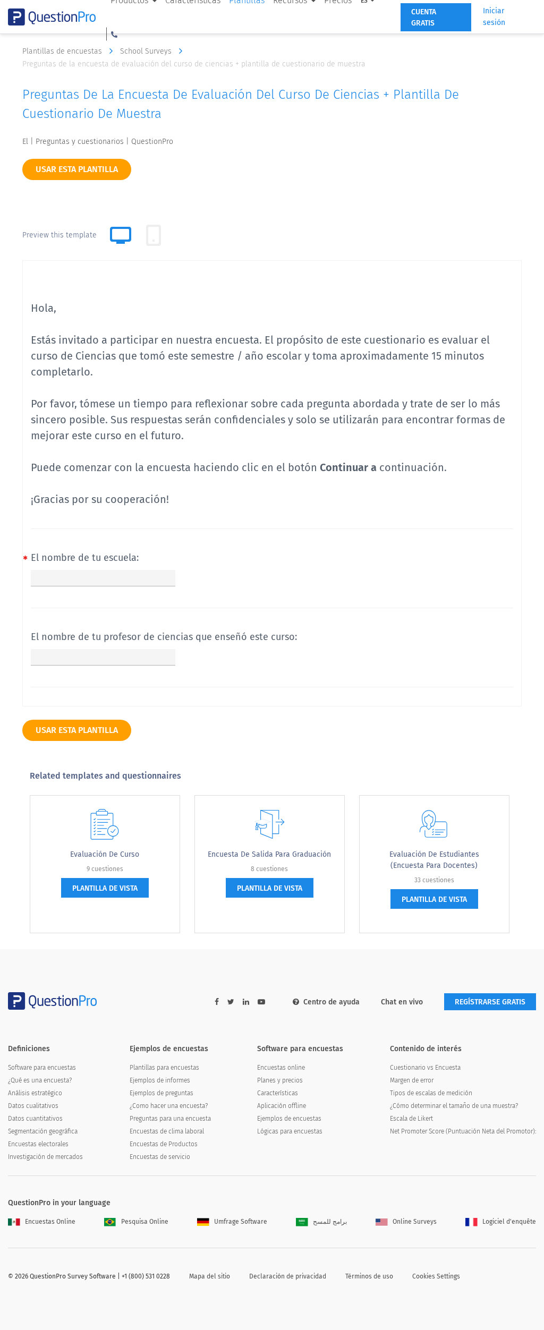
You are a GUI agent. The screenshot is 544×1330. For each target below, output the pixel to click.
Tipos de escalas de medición (431, 1093)
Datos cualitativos (33, 1106)
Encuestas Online (50, 1221)
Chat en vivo (402, 1002)
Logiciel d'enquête (509, 1221)
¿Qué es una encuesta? (40, 1080)
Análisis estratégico (35, 1093)
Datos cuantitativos (35, 1118)
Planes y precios (280, 1080)
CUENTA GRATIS (423, 17)
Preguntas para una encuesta (170, 1118)
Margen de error (412, 1080)
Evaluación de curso (104, 854)
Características (277, 1093)
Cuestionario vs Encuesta (425, 1067)
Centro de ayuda (331, 1002)
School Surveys (147, 51)
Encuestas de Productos (164, 1144)
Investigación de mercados (45, 1157)
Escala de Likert (411, 1118)
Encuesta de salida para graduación (269, 854)
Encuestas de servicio (160, 1157)
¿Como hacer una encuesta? (169, 1106)
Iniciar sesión (494, 16)
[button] (114, 34)
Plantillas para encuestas (164, 1067)
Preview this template (59, 235)
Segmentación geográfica (43, 1131)
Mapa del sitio (209, 1276)
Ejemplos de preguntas (161, 1093)
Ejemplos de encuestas (289, 1118)
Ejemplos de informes (160, 1080)
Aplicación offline (281, 1106)
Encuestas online (281, 1067)
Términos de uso (369, 1276)
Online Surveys (415, 1221)
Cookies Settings (436, 1276)
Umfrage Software (240, 1221)
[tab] (153, 235)
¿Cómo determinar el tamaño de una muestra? (454, 1106)
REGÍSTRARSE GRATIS (490, 1002)
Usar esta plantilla (77, 169)
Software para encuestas (42, 1067)
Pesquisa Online (144, 1221)
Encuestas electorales (38, 1144)
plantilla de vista (105, 888)
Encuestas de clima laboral (167, 1131)
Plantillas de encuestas (63, 51)
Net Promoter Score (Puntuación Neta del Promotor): (463, 1131)
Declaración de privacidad (287, 1276)
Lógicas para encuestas (289, 1131)
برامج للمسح (330, 1221)
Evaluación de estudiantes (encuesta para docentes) (434, 860)
